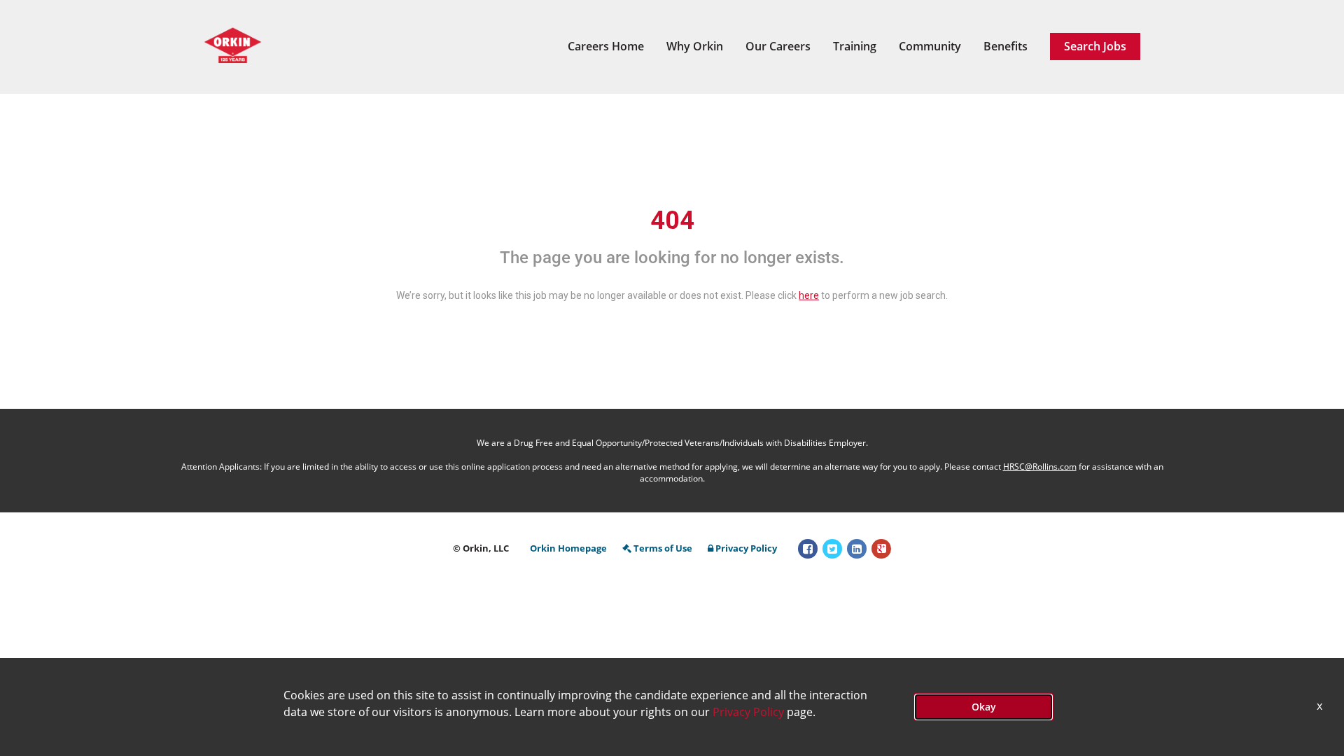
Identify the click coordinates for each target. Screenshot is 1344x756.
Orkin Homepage (568, 548)
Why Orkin (694, 46)
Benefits (1005, 46)
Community (930, 46)
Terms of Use (663, 548)
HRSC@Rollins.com (1040, 466)
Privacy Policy (746, 548)
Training (854, 46)
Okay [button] (984, 706)
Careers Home (606, 46)
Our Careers (778, 46)
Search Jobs (1095, 46)
